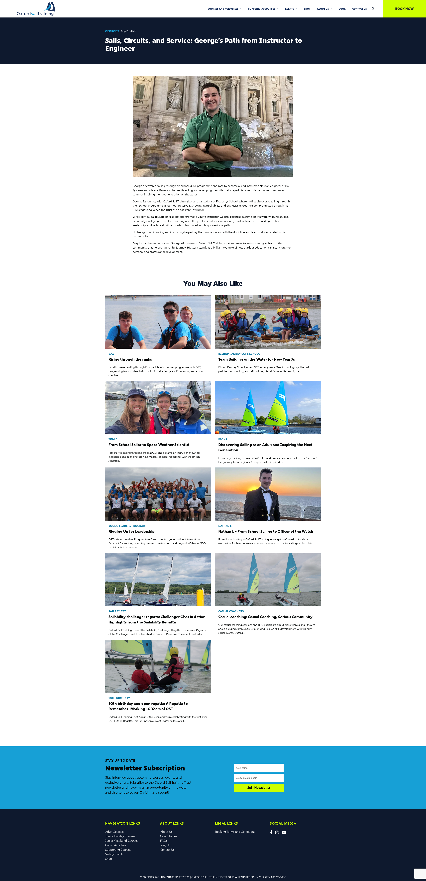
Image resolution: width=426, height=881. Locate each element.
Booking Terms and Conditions (235, 832)
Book (342, 8)
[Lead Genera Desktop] (36, 8)
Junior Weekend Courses (121, 841)
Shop (307, 8)
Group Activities (115, 845)
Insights (165, 845)
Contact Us (359, 8)
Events (289, 8)
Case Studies (168, 836)
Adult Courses (114, 832)
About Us (323, 8)
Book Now (404, 9)
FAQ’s (164, 841)
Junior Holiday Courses (120, 836)
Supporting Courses (261, 8)
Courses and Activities (223, 8)
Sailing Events (114, 854)
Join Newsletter (258, 788)
